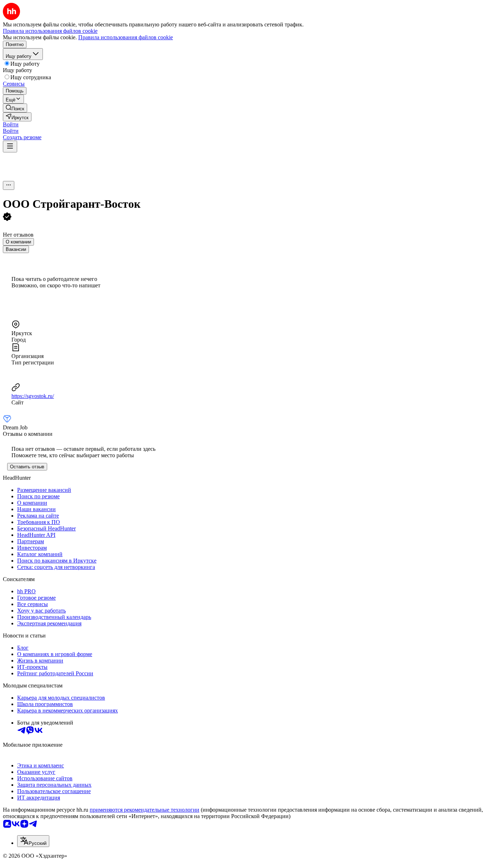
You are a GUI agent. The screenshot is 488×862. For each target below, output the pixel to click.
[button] (11, 124)
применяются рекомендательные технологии (144, 810)
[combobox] (33, 841)
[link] (15, 108)
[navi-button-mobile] (10, 146)
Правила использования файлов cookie (125, 37)
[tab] (18, 242)
